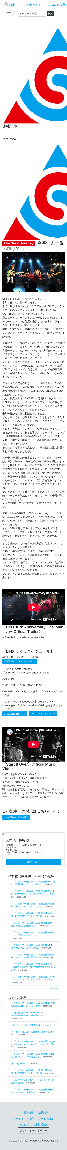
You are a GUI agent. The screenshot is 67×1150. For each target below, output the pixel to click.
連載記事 (43, 1112)
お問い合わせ (41, 1124)
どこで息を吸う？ (20, 1063)
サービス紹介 (45, 1118)
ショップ (23, 1124)
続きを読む (33, 861)
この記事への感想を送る (16, 817)
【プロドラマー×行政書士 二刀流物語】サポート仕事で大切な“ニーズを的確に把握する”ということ (33, 967)
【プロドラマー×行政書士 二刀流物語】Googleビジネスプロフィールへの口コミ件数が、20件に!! (33, 894)
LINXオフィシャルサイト (43, 713)
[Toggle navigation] (9, 14)
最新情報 (29, 1112)
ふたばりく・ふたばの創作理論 (26, 1025)
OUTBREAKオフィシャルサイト (20, 661)
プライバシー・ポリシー (33, 1130)
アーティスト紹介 (24, 1118)
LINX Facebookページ (15, 713)
